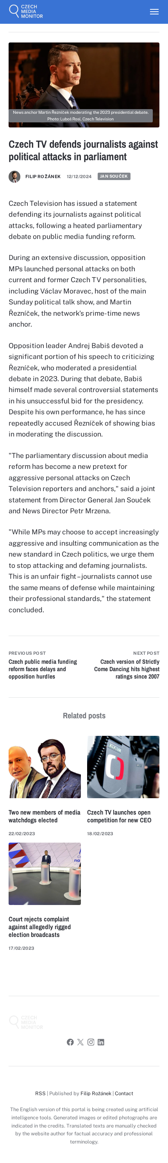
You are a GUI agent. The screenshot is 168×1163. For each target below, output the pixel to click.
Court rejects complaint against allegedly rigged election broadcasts (40, 927)
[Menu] (151, 12)
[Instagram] (91, 1043)
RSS (40, 1093)
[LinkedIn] (101, 1043)
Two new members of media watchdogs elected (44, 816)
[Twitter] (80, 1043)
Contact (124, 1093)
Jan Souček (114, 176)
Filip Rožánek (43, 176)
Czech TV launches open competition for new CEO (119, 816)
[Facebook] (70, 1043)
